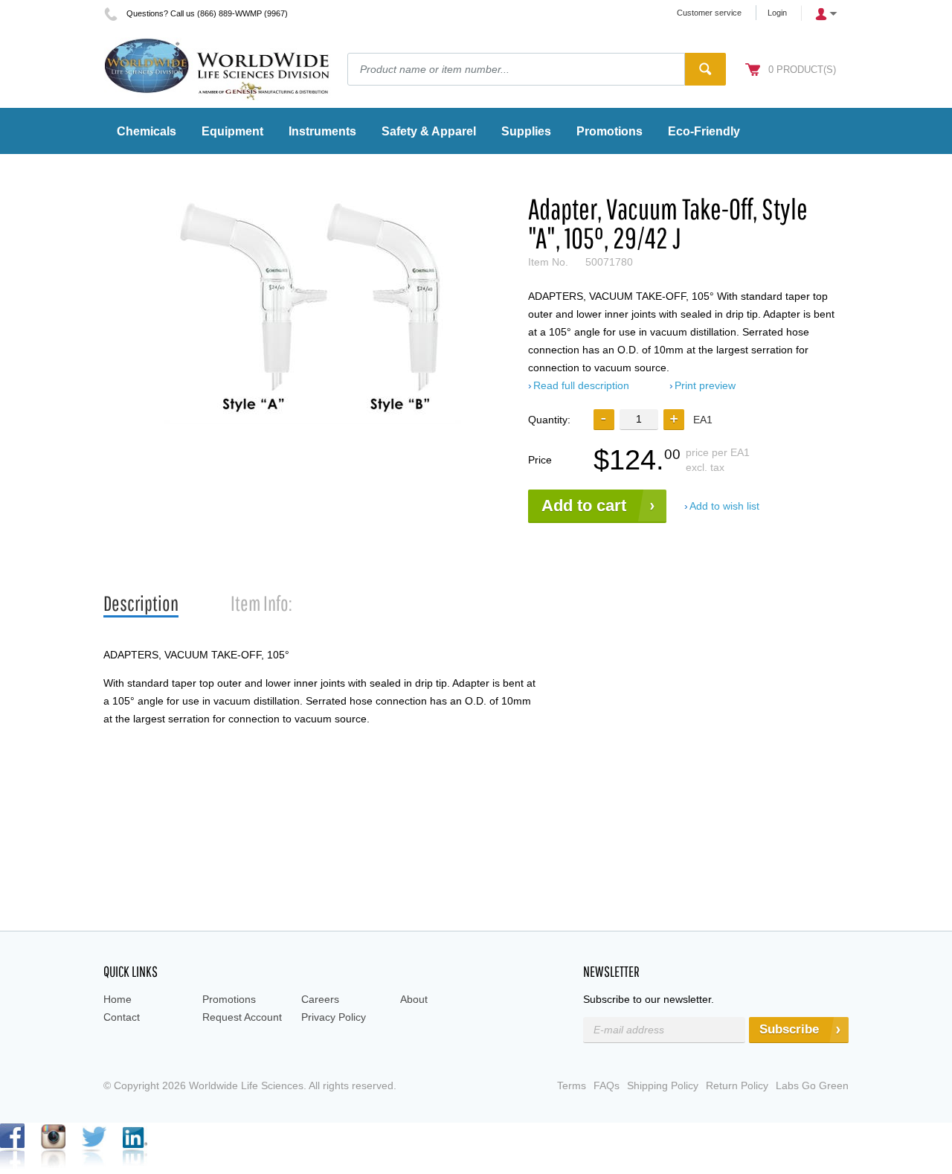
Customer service (709, 12)
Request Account (242, 1017)
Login (777, 12)
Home (117, 999)
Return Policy (737, 1085)
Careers (320, 999)
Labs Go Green (812, 1085)
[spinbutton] (639, 419)
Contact (121, 1017)
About (414, 999)
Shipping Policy (662, 1085)
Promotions (229, 999)
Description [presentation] (140, 603)
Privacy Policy (333, 1017)
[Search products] (705, 69)
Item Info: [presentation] (261, 603)
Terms (571, 1085)
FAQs (607, 1085)
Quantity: (549, 420)
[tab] (140, 604)
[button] (673, 419)
